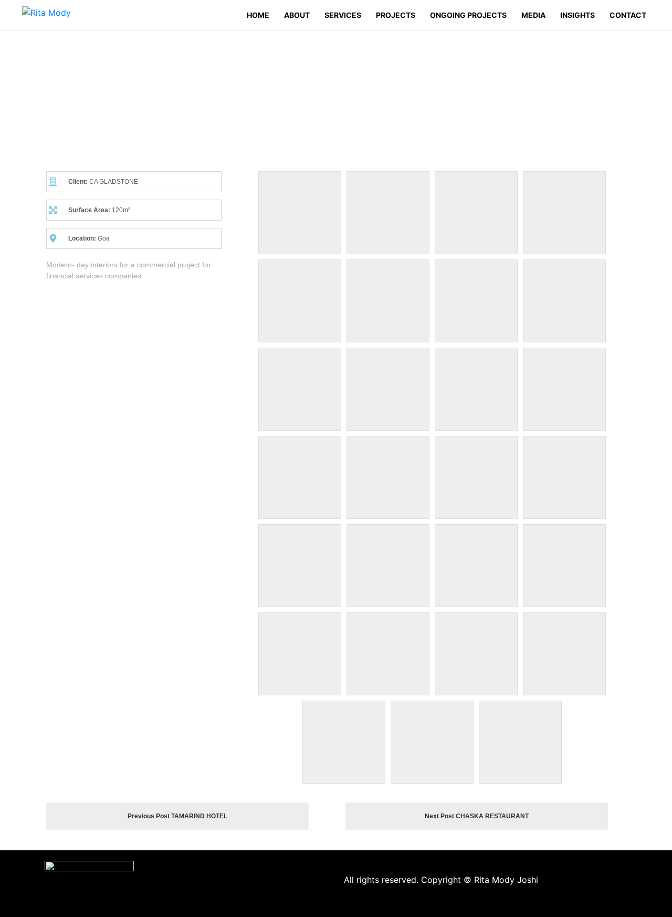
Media (533, 15)
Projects (395, 15)
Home (258, 15)
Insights (577, 15)
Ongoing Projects (468, 15)
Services (342, 15)
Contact (628, 15)
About (297, 15)
